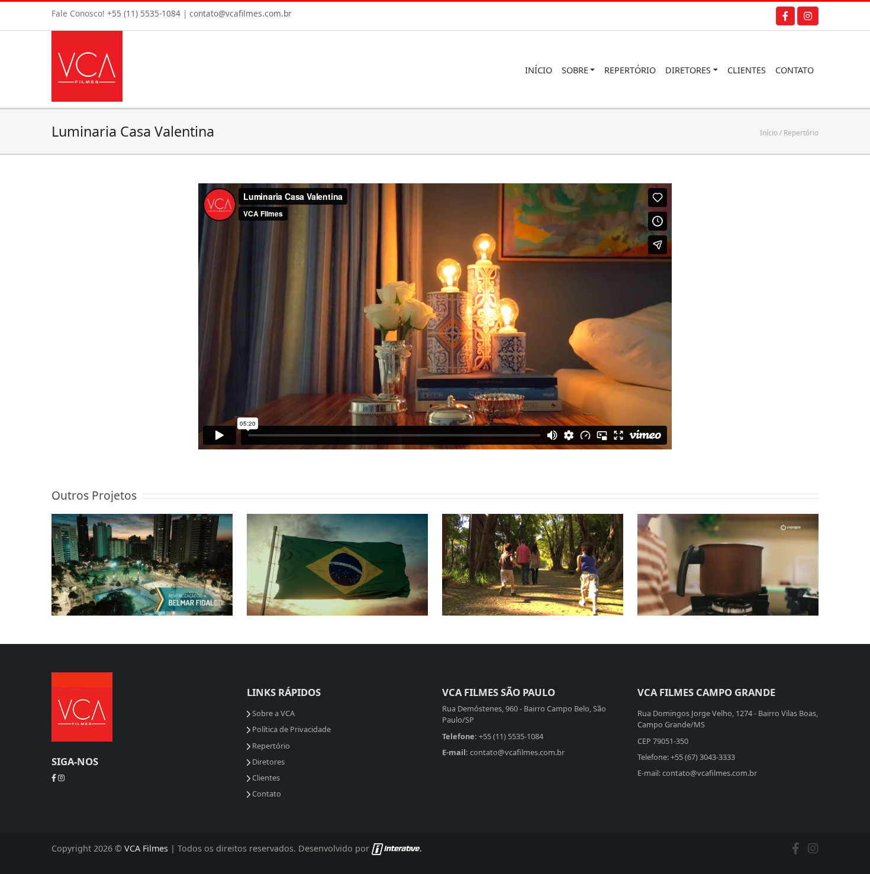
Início (769, 132)
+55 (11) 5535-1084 (144, 13)
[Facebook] (785, 16)
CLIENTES (746, 70)
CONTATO (794, 70)
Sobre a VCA (272, 713)
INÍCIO (538, 70)
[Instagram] (808, 16)
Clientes (265, 777)
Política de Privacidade (290, 729)
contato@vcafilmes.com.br (240, 13)
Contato (265, 793)
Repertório (801, 132)
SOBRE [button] (575, 70)
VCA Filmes (146, 848)
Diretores (267, 761)
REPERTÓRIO (630, 70)
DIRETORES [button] (688, 70)
